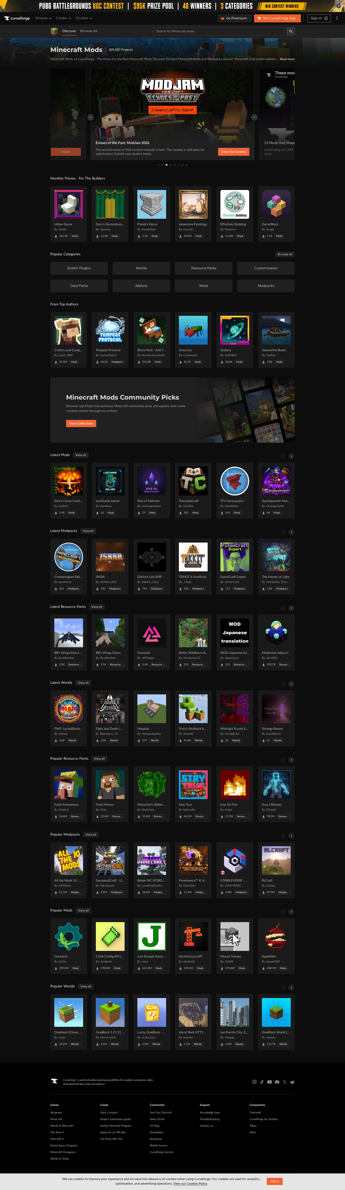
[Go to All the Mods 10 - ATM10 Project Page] (68, 870)
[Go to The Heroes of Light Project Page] (276, 567)
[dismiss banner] (338, 6)
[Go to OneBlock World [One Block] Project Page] (276, 1022)
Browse (42, 18)
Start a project (109, 1112)
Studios (82, 18)
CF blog (154, 1125)
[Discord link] (277, 1082)
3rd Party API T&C (111, 1139)
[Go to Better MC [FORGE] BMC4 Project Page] (151, 870)
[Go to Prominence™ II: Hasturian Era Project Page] (193, 870)
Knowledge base (210, 1112)
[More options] (337, 18)
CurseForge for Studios (264, 1119)
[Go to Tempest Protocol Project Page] (110, 340)
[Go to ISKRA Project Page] (110, 567)
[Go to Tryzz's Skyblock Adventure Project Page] (193, 718)
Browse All (88, 31)
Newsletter (156, 1132)
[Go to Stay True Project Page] (193, 794)
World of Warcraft (61, 1125)
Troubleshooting (210, 1119)
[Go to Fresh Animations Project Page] (68, 794)
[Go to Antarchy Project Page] (193, 340)
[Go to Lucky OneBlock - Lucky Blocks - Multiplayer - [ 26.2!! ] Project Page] (151, 1022)
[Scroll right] (291, 456)
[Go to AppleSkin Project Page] (276, 946)
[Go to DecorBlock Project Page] (276, 214)
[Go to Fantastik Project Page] (151, 642)
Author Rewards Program (115, 1125)
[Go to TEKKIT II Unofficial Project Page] (193, 567)
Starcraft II (56, 1139)
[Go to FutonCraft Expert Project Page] (234, 567)
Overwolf (255, 1112)
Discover (69, 31)
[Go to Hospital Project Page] (151, 718)
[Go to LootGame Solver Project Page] (110, 491)
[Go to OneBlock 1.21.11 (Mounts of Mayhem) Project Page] (110, 1022)
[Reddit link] (292, 1082)
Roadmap (156, 1139)
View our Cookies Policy (190, 1183)
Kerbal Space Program (63, 1145)
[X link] (284, 1082)
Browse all (285, 254)
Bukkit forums (158, 1145)
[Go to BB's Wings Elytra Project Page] (110, 642)
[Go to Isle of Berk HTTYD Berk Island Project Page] (193, 1022)
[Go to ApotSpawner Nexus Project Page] (276, 491)
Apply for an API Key (113, 1132)
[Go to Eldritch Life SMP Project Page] (151, 567)
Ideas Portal (157, 1119)
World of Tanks (59, 1158)
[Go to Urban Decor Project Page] (68, 214)
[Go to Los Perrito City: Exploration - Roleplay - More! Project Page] (234, 1022)
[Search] (291, 31)
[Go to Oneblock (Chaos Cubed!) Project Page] (68, 1022)
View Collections (81, 423)
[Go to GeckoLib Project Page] (68, 946)
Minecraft (56, 1119)
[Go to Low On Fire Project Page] (234, 794)
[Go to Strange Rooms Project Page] (276, 718)
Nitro (253, 1132)
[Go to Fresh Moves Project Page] (110, 794)
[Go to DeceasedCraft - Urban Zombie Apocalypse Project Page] (110, 870)
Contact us (206, 1125)
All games (56, 1112)
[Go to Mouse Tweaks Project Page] (234, 946)
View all (80, 455)
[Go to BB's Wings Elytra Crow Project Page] (68, 642)
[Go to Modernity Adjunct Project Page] (276, 642)
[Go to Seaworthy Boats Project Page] (276, 340)
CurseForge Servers (161, 1152)
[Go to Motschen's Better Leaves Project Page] (151, 794)
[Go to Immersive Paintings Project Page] (193, 214)
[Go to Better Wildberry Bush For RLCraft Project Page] (193, 642)
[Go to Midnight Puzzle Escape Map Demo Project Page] (234, 718)
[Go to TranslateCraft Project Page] (193, 491)
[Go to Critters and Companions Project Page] (68, 340)
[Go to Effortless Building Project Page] (234, 214)
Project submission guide (115, 1119)
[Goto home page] (17, 18)
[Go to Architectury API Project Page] (193, 946)
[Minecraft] (54, 31)
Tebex (253, 1125)
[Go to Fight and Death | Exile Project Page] (110, 718)
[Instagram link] (254, 1082)
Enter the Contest (233, 151)
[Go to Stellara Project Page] (234, 340)
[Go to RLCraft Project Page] (276, 870)
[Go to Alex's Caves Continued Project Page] (68, 491)
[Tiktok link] (262, 1082)
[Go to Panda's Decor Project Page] (151, 214)
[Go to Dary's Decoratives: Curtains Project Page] (110, 214)
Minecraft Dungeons (63, 1152)
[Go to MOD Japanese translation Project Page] (234, 642)
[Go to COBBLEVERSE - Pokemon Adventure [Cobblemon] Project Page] (234, 870)
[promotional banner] (172, 6)
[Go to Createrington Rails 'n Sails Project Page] (68, 567)
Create (61, 18)
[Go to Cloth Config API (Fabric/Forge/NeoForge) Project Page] (110, 946)
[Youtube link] (269, 1082)
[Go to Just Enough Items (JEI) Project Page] (151, 946)
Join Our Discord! (161, 1112)
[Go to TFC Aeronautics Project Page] (234, 491)
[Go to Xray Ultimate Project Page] (276, 794)
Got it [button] (275, 1181)
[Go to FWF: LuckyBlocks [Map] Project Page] (68, 718)
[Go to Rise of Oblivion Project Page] (151, 491)
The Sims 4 (57, 1132)
